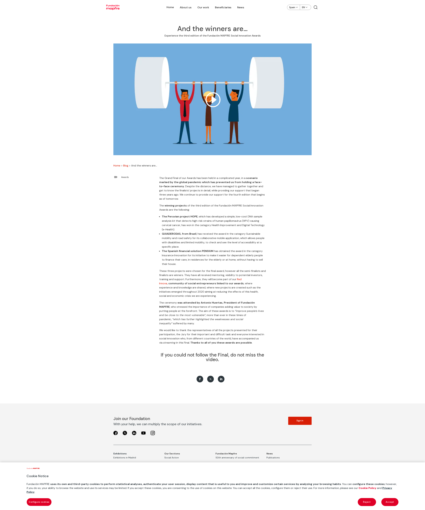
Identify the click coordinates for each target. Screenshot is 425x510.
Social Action (171, 457)
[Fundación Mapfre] (113, 7)
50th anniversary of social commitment (237, 457)
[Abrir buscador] (315, 7)
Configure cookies (39, 502)
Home (170, 7)
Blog (125, 165)
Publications (273, 457)
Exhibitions (120, 453)
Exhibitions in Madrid (124, 457)
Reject (367, 502)
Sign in (300, 420)
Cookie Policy (367, 488)
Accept (390, 502)
